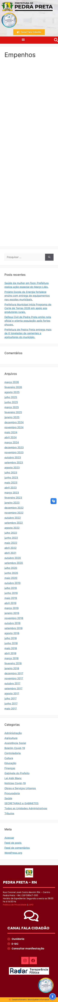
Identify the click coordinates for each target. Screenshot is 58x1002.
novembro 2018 (13, 618)
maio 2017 (10, 708)
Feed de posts (13, 842)
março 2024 (11, 442)
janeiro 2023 (11, 502)
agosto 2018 (11, 633)
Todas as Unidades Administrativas (25, 808)
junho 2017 (11, 703)
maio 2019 (10, 598)
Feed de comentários (17, 847)
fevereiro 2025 (13, 412)
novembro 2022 (13, 512)
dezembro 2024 (14, 422)
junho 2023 (11, 477)
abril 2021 (10, 552)
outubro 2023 (12, 457)
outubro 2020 (12, 557)
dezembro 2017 (13, 673)
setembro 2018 (13, 628)
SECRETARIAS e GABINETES (21, 803)
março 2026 (11, 382)
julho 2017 (10, 698)
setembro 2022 (13, 522)
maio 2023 (10, 482)
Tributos (9, 813)
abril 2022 (10, 547)
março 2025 (11, 407)
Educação (10, 763)
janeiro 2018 (11, 668)
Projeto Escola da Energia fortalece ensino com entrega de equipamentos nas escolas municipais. (27, 295)
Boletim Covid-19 (14, 748)
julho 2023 (10, 472)
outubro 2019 (12, 583)
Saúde (8, 798)
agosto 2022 (11, 527)
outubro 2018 (12, 623)
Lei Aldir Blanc (13, 778)
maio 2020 (10, 578)
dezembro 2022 (13, 507)
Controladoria (12, 753)
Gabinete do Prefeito (16, 773)
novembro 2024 (13, 427)
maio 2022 (10, 542)
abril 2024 (10, 437)
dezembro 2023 (14, 447)
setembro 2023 (13, 462)
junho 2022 (11, 537)
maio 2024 (10, 432)
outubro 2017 (12, 683)
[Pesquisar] (49, 257)
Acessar (9, 837)
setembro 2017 (13, 688)
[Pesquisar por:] (24, 257)
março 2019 (11, 608)
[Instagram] (25, 960)
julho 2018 (10, 638)
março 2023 (11, 492)
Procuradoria (12, 793)
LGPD (30, 904)
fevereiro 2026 (13, 387)
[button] (23, 39)
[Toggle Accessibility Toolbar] (52, 996)
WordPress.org (13, 852)
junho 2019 (11, 593)
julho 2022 (10, 532)
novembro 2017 (13, 678)
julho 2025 (10, 397)
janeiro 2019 (11, 613)
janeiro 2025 (11, 417)
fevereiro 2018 (13, 663)
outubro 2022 (12, 517)
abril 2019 (10, 603)
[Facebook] (33, 960)
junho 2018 (11, 643)
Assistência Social (15, 743)
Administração (13, 733)
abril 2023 (10, 487)
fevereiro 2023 (13, 497)
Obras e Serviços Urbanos (20, 788)
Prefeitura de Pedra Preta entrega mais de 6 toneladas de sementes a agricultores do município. (27, 333)
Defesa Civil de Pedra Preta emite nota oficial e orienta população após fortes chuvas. (27, 321)
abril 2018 (10, 653)
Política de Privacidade (14, 904)
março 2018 (11, 658)
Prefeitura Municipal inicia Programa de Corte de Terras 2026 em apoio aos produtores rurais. (27, 308)
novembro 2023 (13, 452)
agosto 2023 (12, 467)
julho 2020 (10, 567)
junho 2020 (11, 573)
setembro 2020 (13, 562)
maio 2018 (10, 648)
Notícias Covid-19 (15, 783)
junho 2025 (11, 402)
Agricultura (10, 738)
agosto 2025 (11, 392)
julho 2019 (10, 588)
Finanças (9, 768)
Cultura (8, 758)
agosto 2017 (11, 693)
